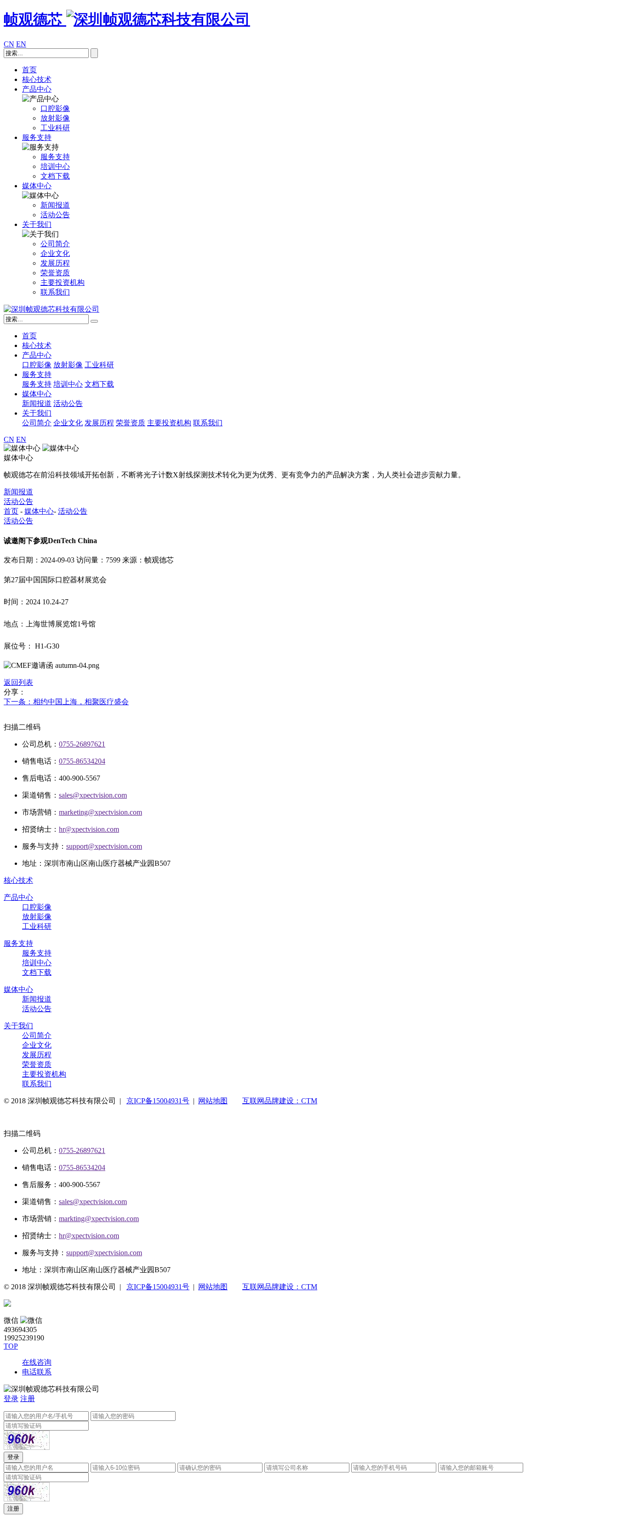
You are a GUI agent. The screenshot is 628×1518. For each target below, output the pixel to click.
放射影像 (68, 365)
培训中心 (68, 384)
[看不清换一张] (27, 1440)
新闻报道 (36, 403)
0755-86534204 (82, 761)
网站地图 (213, 1101)
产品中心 (36, 89)
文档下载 (99, 384)
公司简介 (36, 423)
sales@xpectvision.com (93, 795)
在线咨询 (36, 1362)
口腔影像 (36, 365)
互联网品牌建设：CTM (279, 1101)
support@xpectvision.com (104, 846)
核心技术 (36, 79)
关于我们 (36, 224)
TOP (11, 1346)
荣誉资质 (130, 423)
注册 (27, 1398)
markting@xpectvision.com (99, 1219)
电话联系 (36, 1372)
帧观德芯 (35, 19)
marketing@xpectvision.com (100, 812)
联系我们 (208, 423)
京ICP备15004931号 (157, 1101)
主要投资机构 (169, 423)
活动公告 (68, 403)
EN (21, 44)
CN (9, 44)
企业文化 (68, 423)
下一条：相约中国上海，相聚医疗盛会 (66, 702)
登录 (11, 1398)
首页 (29, 70)
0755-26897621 (82, 744)
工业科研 (99, 365)
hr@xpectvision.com (89, 829)
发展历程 (99, 423)
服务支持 (36, 137)
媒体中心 (36, 186)
